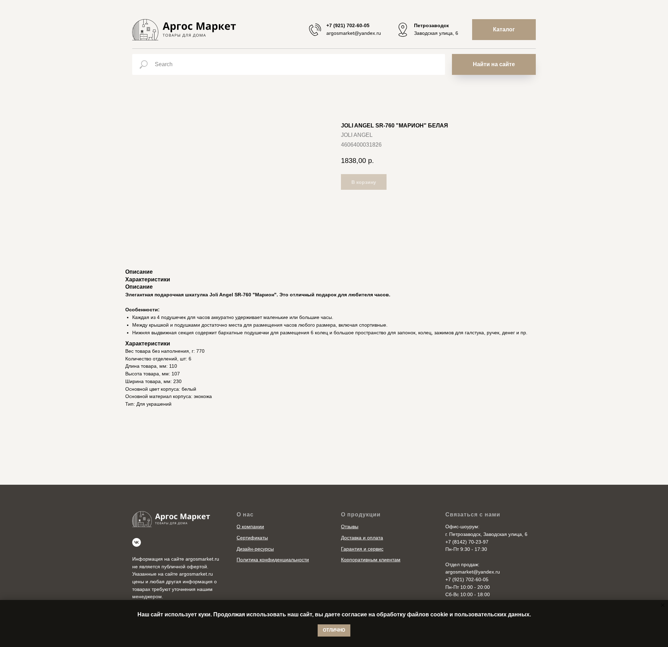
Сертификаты (252, 537)
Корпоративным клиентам (370, 559)
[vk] (136, 542)
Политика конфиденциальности (273, 559)
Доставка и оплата (362, 537)
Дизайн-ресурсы (255, 549)
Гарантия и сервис (362, 549)
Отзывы (349, 526)
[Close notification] (662, 605)
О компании (250, 526)
